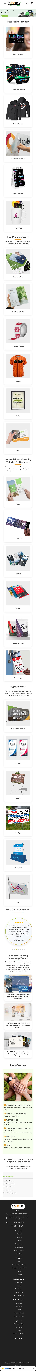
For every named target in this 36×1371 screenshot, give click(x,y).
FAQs (19, 1271)
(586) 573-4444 (19, 1222)
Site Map (19, 1274)
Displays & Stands (19, 1316)
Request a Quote (4, 15)
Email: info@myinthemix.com (19, 1213)
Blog (19, 1261)
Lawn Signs (19, 1282)
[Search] (27, 3)
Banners (19, 1309)
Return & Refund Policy (19, 1264)
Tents (19, 1330)
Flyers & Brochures (19, 1324)
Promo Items (19, 1247)
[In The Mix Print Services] (13, 3)
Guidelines (19, 1254)
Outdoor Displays (19, 1313)
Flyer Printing (19, 1292)
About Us (19, 1234)
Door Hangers (19, 1289)
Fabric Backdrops (19, 1295)
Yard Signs (19, 1303)
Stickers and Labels (19, 1334)
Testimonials (19, 1244)
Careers (19, 1240)
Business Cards (19, 1327)
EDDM (19, 1285)
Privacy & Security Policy (19, 1268)
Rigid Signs (19, 1306)
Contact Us (19, 1237)
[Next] (33, 13)
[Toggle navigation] (5, 3)
